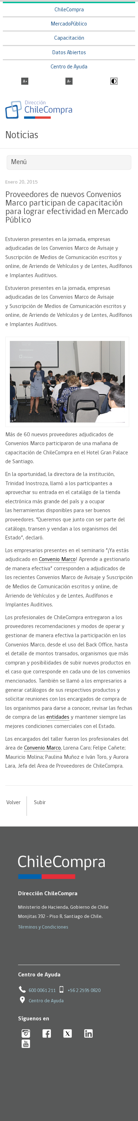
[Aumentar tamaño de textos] (24, 82)
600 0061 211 (42, 990)
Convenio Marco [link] (57, 559)
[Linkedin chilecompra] (88, 1034)
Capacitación (69, 38)
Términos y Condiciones (43, 927)
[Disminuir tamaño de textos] (69, 82)
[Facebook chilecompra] (46, 1034)
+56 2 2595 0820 (84, 990)
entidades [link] (57, 717)
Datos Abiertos (69, 53)
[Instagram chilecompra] (26, 1034)
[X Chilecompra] (67, 1034)
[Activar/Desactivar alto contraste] (113, 82)
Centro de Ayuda (69, 67)
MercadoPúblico (69, 24)
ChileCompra (69, 10)
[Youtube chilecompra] (26, 1044)
